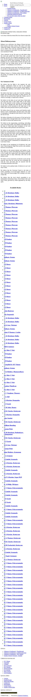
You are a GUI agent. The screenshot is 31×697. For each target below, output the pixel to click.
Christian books (8, 17)
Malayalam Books (8, 681)
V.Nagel (6, 664)
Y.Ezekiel (6, 662)
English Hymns (11, 8)
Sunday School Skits (9, 687)
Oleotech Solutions (23, 695)
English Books (8, 680)
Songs (5, 5)
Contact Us (7, 29)
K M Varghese (8, 673)
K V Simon (7, 661)
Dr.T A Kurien (8, 665)
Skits (8, 24)
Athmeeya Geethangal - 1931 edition (17, 13)
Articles (6, 20)
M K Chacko (7, 671)
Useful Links (7, 27)
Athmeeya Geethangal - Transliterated (17, 10)
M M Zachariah (8, 668)
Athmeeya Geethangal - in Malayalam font (18, 11)
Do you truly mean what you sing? (16, 16)
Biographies (7, 18)
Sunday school (8, 23)
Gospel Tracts (7, 21)
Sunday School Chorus (13, 26)
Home (5, 4)
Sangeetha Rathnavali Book (14, 14)
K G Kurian (7, 670)
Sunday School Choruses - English (13, 655)
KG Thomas (7, 667)
